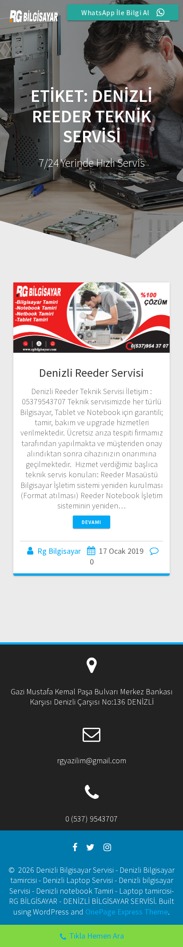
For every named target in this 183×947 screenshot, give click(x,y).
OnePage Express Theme (126, 912)
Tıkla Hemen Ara (96, 936)
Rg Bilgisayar (59, 551)
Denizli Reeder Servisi (91, 372)
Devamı (91, 522)
